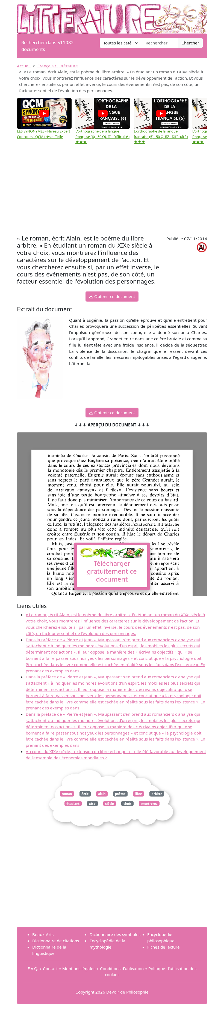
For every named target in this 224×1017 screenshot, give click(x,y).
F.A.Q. (33, 968)
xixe (92, 803)
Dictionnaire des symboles (115, 934)
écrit (85, 794)
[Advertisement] (112, 192)
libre (138, 794)
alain (101, 794)
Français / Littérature (57, 65)
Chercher (190, 43)
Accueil (24, 65)
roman (67, 794)
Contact (50, 968)
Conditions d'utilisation (122, 968)
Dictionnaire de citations (55, 940)
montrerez (149, 803)
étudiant (72, 803)
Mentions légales (78, 968)
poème (120, 794)
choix (127, 803)
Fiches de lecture (163, 947)
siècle (109, 803)
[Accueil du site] (112, 16)
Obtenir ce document (114, 296)
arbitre (157, 794)
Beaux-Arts (43, 934)
